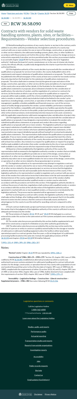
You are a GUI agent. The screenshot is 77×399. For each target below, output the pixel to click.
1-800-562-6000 (38, 309)
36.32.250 (5, 238)
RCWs (26, 13)
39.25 (46, 214)
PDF (5, 24)
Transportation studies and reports (38, 341)
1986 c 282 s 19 (32, 242)
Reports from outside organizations (38, 345)
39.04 (22, 238)
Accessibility (38, 357)
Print (71, 13)
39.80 (21, 60)
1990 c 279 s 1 (56, 274)
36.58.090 (18, 260)
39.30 (30, 238)
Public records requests (38, 366)
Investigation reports (38, 350)
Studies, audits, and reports (38, 327)
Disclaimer (38, 394)
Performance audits (38, 331)
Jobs (38, 361)
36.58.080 (5, 18)
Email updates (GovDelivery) (38, 380)
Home (3, 13)
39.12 (32, 214)
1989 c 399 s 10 (20, 242)
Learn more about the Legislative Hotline (39, 318)
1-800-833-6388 (46, 313)
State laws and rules (15, 13)
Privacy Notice (50, 394)
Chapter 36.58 (43, 13)
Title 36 (33, 13)
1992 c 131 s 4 (7, 242)
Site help (38, 370)
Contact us (38, 375)
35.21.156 (54, 281)
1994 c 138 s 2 (55, 253)
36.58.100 (27, 18)
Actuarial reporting (38, 336)
